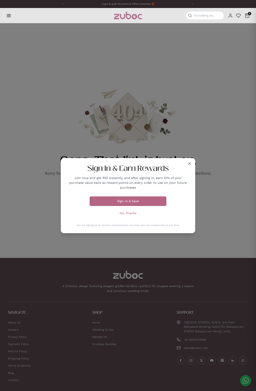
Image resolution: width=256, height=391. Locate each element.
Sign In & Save (128, 201)
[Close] (189, 163)
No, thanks (128, 213)
